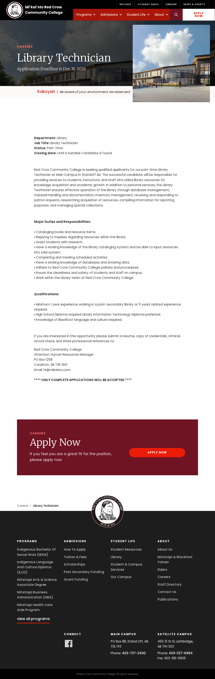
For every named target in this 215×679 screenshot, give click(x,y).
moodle (125, 4)
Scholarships (74, 564)
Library (116, 557)
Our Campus (121, 577)
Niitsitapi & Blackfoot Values (175, 559)
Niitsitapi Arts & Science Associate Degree (37, 582)
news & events (194, 4)
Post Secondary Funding (84, 572)
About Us (164, 549)
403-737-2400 (134, 653)
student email (148, 4)
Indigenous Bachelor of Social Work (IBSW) (36, 552)
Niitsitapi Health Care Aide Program (34, 607)
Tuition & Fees (75, 557)
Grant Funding (76, 579)
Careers (22, 506)
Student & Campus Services (126, 567)
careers (163, 577)
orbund (171, 4)
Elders (162, 569)
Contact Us (166, 592)
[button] (85, 15)
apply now (199, 14)
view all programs (33, 618)
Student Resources (126, 549)
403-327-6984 (181, 653)
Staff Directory (169, 584)
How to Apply (75, 549)
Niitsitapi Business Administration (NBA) (35, 594)
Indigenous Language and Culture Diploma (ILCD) (35, 567)
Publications (167, 599)
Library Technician (45, 506)
